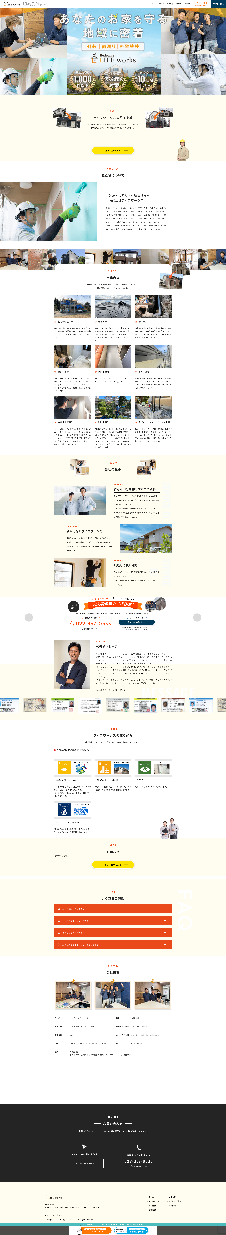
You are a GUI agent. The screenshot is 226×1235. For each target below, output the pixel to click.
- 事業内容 (151, 1210)
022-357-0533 (201, 3)
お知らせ (179, 4)
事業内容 (170, 4)
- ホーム (150, 1197)
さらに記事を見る (113, 864)
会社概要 (187, 4)
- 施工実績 (151, 1205)
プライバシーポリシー (55, 1215)
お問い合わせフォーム (84, 1163)
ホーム (153, 4)
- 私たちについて (154, 1201)
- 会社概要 (171, 1205)
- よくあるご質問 (174, 1201)
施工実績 (161, 4)
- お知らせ (171, 1197)
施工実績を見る (113, 150)
